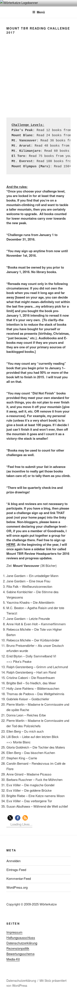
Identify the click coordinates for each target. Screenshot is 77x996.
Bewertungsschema (20, 953)
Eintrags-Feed (16, 869)
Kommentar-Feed (18, 878)
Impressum (14, 932)
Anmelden (13, 860)
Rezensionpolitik (17, 948)
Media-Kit (13, 959)
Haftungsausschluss (20, 937)
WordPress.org (17, 887)
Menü (41, 12)
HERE (10, 544)
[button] (10, 818)
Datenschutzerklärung (21, 943)
